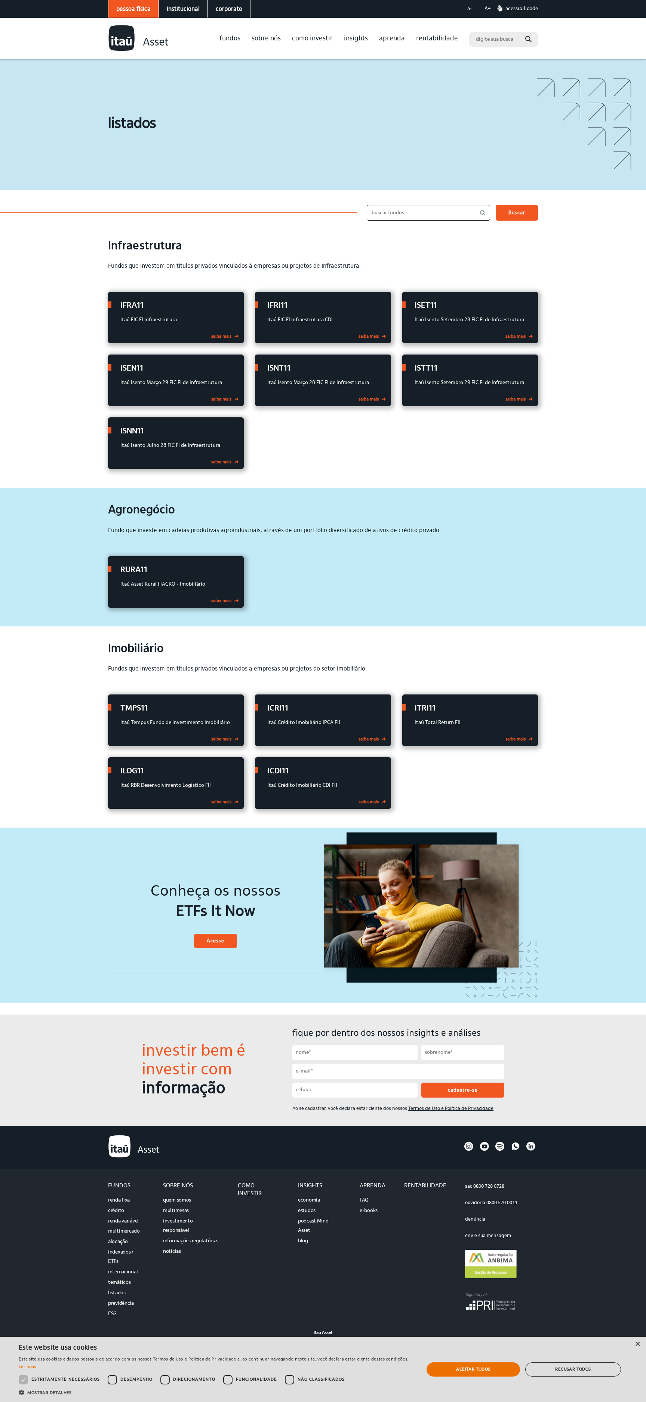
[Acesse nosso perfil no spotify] (499, 1149)
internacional (123, 1272)
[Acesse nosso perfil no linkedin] (530, 1149)
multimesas (176, 1211)
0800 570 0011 (501, 1202)
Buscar (516, 213)
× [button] (637, 1345)
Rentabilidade (437, 39)
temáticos (119, 1282)
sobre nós (266, 39)
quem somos (177, 1200)
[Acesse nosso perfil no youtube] (484, 1149)
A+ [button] (488, 9)
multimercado (124, 1231)
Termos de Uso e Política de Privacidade (450, 1108)
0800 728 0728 (488, 1186)
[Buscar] (528, 39)
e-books (369, 1211)
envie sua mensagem (488, 1235)
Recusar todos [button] (573, 1369)
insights (356, 39)
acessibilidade (521, 9)
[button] (215, 1392)
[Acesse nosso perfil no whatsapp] (515, 1149)
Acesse (215, 941)
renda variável (123, 1221)
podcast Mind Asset (313, 1226)
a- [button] (469, 9)
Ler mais (27, 1367)
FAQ (364, 1200)
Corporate (229, 9)
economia (309, 1200)
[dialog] (323, 1369)
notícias (172, 1251)
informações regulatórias (190, 1241)
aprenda (392, 39)
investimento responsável (178, 1226)
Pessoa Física (133, 9)
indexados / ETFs (120, 1257)
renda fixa (119, 1200)
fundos (229, 39)
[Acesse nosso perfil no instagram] (468, 1149)
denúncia (475, 1219)
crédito (116, 1211)
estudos (307, 1211)
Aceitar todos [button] (473, 1369)
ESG (112, 1314)
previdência (121, 1303)
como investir (312, 39)
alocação (118, 1242)
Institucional (183, 9)
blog (303, 1241)
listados (117, 1293)
